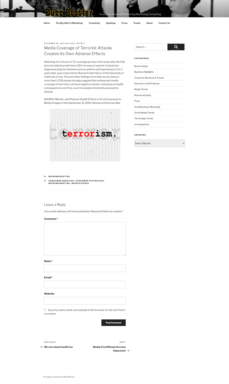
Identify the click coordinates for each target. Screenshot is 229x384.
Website (49, 293)
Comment (51, 218)
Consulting (94, 23)
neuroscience (80, 183)
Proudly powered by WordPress (58, 376)
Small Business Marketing (147, 106)
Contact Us (164, 23)
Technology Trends (143, 118)
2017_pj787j (77, 43)
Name (48, 261)
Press (124, 23)
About (149, 23)
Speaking (111, 23)
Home (47, 23)
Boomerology (141, 66)
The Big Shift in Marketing (69, 23)
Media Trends (141, 89)
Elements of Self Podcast (146, 83)
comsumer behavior (61, 181)
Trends (136, 23)
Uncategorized (141, 124)
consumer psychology (90, 181)
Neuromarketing (59, 176)
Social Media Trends (144, 112)
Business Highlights (144, 71)
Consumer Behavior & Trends (149, 77)
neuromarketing (59, 183)
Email (48, 277)
